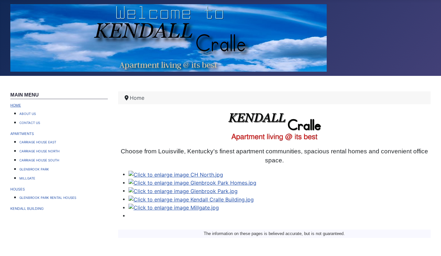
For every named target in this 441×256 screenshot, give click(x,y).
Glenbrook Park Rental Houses (47, 197)
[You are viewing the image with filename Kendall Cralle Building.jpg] (191, 199)
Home (15, 104)
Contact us (29, 122)
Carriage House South (39, 159)
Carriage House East (37, 141)
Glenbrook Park (34, 168)
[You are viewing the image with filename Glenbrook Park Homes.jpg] (192, 182)
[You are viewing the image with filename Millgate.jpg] (173, 207)
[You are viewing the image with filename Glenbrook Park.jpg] (183, 190)
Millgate (27, 177)
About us (27, 113)
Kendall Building (27, 208)
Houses (17, 188)
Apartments (22, 133)
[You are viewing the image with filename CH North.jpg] (175, 174)
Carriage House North (39, 150)
